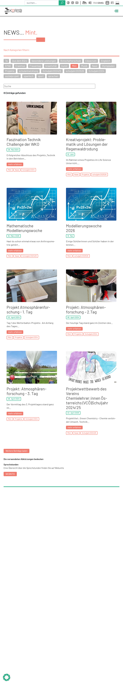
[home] (13, 10)
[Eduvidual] (85, 3)
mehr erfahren (15, 164)
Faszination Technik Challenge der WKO (24, 142)
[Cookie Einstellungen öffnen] (6, 676)
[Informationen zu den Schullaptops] (117, 3)
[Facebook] (68, 3)
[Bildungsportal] (107, 3)
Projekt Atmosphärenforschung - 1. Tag (28, 309)
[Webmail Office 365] (90, 3)
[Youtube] (77, 3)
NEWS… (14, 32)
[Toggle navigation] (116, 11)
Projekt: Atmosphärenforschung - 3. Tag (26, 391)
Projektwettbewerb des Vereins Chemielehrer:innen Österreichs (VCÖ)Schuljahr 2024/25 (87, 398)
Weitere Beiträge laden (16, 450)
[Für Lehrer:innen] (112, 3)
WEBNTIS (10, 474)
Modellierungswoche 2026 (83, 228)
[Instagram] (72, 3)
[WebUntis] (99, 3)
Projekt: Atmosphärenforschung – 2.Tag (86, 309)
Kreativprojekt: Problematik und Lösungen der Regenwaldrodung (87, 144)
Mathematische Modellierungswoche (25, 228)
